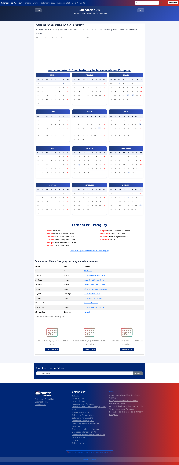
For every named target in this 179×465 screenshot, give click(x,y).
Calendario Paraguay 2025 (83, 415)
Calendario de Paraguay (11, 3)
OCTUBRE (52, 185)
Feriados (27, 3)
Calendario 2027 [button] (126, 350)
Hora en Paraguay (79, 401)
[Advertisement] (89, 55)
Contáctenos (40, 404)
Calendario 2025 (63, 3)
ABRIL (53, 112)
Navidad (87, 312)
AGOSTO (89, 148)
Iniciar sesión (173, 2)
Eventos (36, 3)
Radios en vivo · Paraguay (83, 404)
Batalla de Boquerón (91, 303)
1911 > (141, 10)
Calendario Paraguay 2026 (83, 418)
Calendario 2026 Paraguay (89, 459)
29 (128, 172)
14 (99, 128)
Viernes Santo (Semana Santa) (94, 285)
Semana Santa (78, 398)
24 (127, 95)
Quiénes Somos (41, 402)
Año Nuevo (88, 271)
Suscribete (137, 373)
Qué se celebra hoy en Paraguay (86, 429)
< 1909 (38, 10)
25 (132, 95)
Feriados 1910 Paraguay (89, 225)
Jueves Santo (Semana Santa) (94, 280)
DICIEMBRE (126, 185)
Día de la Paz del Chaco (92, 294)
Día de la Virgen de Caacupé (94, 307)
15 (79, 165)
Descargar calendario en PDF (84, 432)
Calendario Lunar (79, 443)
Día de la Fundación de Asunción (95, 298)
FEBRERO (89, 75)
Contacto (81, 3)
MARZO (126, 75)
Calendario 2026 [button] (52, 350)
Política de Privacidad (81, 412)
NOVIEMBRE (89, 185)
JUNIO (126, 112)
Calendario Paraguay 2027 (83, 420)
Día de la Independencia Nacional (95, 289)
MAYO (89, 112)
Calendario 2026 (48, 3)
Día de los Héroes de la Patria (94, 275)
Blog (74, 3)
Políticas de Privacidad (44, 399)
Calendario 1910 (90, 10)
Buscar (163, 3)
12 (140, 124)
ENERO (53, 75)
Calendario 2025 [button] (89, 350)
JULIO (53, 148)
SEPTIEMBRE (126, 148)
